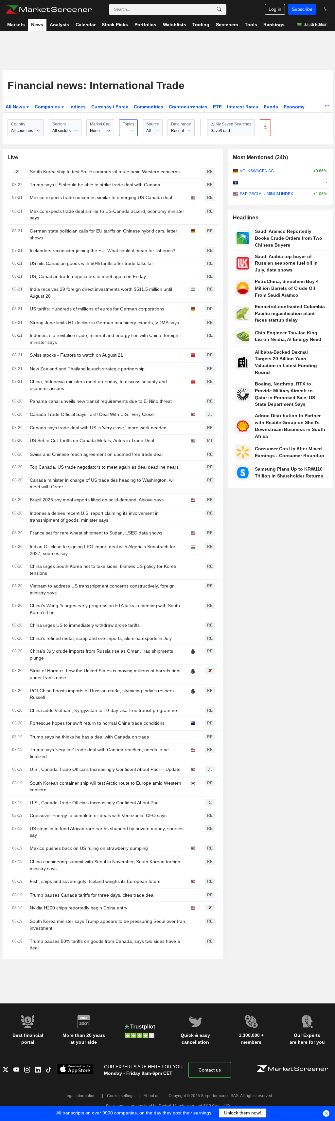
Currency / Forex (109, 106)
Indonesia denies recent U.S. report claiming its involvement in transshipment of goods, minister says (94, 517)
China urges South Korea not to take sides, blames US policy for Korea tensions (103, 570)
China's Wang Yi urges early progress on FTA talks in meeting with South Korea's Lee (105, 609)
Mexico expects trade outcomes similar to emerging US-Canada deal (101, 197)
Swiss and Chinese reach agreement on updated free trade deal (96, 454)
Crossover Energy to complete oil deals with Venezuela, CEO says (98, 815)
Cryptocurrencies (188, 106)
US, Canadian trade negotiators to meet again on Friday (88, 276)
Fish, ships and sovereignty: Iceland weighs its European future (95, 881)
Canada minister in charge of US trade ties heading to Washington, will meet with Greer (102, 483)
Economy (294, 106)
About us (151, 1095)
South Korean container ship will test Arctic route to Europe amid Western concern (105, 786)
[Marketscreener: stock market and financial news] (48, 9)
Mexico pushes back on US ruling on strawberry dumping (89, 848)
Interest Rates (242, 106)
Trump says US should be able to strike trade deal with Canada (95, 184)
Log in (275, 9)
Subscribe (302, 9)
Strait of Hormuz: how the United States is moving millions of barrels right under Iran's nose (105, 674)
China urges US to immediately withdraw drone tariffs (85, 625)
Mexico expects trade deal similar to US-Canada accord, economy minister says (107, 215)
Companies (48, 106)
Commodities (148, 106)
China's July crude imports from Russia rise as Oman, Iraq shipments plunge (101, 654)
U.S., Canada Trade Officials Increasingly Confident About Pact (95, 802)
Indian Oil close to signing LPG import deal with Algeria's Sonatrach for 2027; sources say (102, 550)
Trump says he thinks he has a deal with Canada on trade (89, 736)
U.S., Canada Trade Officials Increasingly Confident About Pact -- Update (105, 769)
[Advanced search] (219, 9)
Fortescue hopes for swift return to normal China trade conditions (97, 723)
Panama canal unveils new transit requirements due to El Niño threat (101, 401)
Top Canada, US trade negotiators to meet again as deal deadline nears (104, 467)
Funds (271, 106)
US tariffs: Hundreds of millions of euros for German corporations (97, 308)
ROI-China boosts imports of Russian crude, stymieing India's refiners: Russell (102, 694)
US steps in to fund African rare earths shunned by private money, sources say (107, 832)
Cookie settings (120, 1095)
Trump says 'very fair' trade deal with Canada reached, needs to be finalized (99, 753)
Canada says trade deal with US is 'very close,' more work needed (98, 427)
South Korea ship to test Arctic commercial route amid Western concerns (105, 171)
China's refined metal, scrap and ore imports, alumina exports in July (101, 638)
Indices (77, 106)
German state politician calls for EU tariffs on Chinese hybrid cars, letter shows (103, 234)
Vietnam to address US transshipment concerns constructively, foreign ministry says (102, 589)
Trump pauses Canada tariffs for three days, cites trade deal (92, 895)
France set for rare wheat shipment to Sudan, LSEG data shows (96, 532)
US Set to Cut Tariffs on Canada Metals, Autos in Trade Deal (92, 440)
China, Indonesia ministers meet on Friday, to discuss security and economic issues (98, 385)
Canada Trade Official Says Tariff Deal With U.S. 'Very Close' (92, 414)
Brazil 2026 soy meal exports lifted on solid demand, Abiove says (97, 499)
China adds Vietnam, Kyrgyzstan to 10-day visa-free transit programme (103, 710)
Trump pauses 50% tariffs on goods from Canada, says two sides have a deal (105, 945)
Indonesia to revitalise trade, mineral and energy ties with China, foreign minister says (104, 339)
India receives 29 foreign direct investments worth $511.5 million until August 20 (101, 293)
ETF (217, 106)
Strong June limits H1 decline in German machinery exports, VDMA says (104, 322)
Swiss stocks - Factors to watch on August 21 (76, 355)
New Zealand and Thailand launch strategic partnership (87, 368)
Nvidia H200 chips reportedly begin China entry (78, 907)
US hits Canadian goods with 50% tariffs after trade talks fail (91, 263)
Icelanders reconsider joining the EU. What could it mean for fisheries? (102, 250)
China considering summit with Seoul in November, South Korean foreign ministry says (105, 865)
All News (16, 106)
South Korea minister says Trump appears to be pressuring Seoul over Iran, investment (108, 925)
